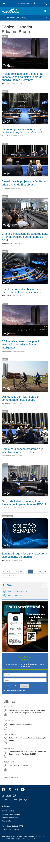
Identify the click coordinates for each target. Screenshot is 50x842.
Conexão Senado (7, 516)
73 (16, 571)
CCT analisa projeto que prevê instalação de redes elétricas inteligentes (20, 344)
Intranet (7, 806)
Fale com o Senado (11, 829)
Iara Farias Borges (7, 243)
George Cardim (6, 403)
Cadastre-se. (20, 691)
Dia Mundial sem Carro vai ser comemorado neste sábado (20, 398)
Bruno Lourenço (6, 455)
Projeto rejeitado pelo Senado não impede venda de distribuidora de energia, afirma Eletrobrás (22, 76)
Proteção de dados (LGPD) (12, 826)
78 (40, 571)
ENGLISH (5, 800)
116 (8, 575)
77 (35, 571)
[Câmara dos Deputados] (3, 795)
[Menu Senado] (4, 3)
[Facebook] (4, 789)
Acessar (24, 686)
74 (21, 571)
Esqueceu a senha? (10, 686)
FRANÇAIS (24, 800)
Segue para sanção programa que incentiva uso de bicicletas (22, 450)
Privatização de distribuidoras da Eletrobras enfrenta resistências (22, 291)
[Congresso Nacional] (8, 795)
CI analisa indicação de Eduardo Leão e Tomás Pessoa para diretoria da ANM (25, 236)
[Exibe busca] (45, 11)
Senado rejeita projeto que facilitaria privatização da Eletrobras (24, 183)
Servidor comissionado (11, 814)
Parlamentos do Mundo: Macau (21, 724)
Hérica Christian (6, 83)
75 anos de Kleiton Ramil (18, 765)
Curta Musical (9, 762)
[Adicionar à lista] (8, 66)
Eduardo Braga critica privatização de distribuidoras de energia (25, 555)
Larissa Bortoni (6, 188)
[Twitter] (10, 789)
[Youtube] (22, 789)
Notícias (4, 36)
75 (26, 571)
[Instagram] (16, 789)
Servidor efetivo (8, 811)
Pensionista (6, 821)
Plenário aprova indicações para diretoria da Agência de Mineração (22, 131)
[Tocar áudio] (4, 66)
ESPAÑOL (14, 800)
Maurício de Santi (7, 136)
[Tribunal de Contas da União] (14, 795)
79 (45, 571)
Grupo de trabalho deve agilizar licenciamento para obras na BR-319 (24, 503)
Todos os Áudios (10, 777)
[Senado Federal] (25, 3)
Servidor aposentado (10, 818)
